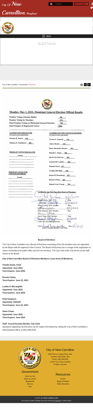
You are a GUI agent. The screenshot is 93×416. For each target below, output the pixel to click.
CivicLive (58, 400)
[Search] (51, 4)
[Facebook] (92, 4)
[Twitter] (91, 7)
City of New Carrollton (10, 85)
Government (23, 85)
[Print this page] (81, 84)
